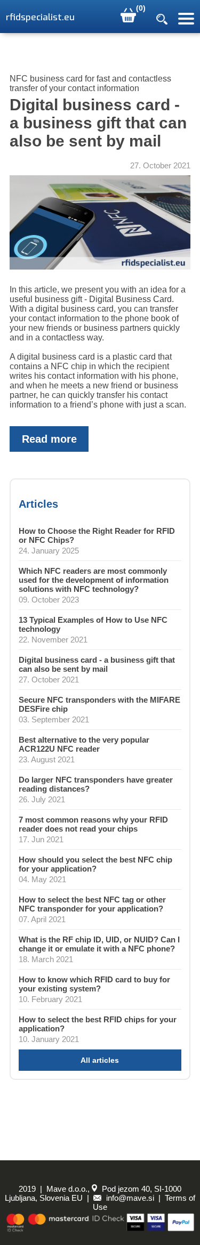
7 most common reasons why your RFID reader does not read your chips (93, 824)
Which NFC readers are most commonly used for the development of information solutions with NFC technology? (94, 579)
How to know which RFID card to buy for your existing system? (94, 984)
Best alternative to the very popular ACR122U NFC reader (84, 744)
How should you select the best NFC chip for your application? (95, 864)
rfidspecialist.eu (40, 17)
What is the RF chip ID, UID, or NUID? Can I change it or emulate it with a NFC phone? (99, 944)
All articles (100, 1060)
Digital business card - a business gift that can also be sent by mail (97, 664)
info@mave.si (129, 1197)
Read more (49, 439)
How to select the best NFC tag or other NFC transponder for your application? (92, 904)
